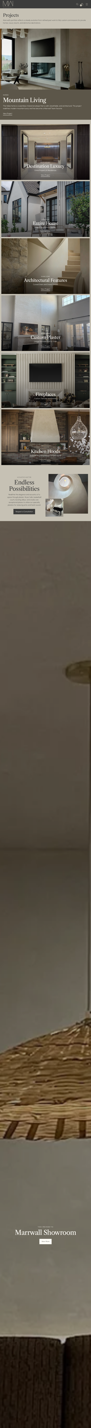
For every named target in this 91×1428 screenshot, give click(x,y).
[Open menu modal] (87, 4)
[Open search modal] (77, 4)
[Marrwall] (8, 4)
